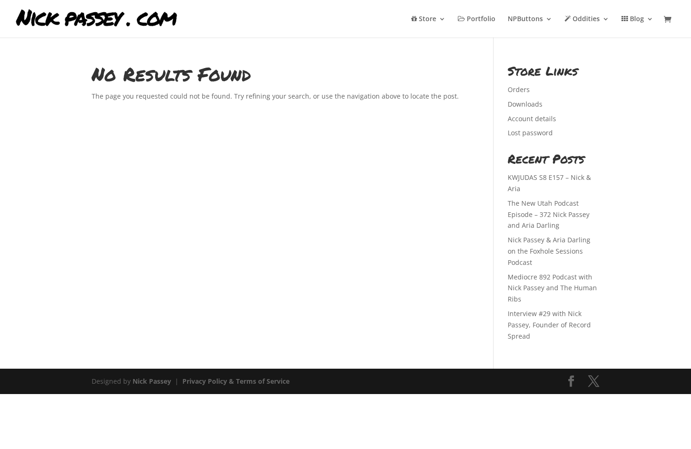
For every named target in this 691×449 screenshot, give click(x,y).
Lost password (530, 132)
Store (426, 19)
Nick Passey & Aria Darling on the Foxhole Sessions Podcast (549, 251)
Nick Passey (152, 381)
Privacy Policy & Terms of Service (236, 381)
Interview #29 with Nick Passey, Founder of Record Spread (549, 325)
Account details (532, 118)
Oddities (585, 19)
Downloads (525, 104)
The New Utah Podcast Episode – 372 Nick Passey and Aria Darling (548, 214)
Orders (519, 89)
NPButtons (525, 19)
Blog (636, 19)
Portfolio (480, 19)
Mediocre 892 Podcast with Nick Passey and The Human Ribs (552, 288)
